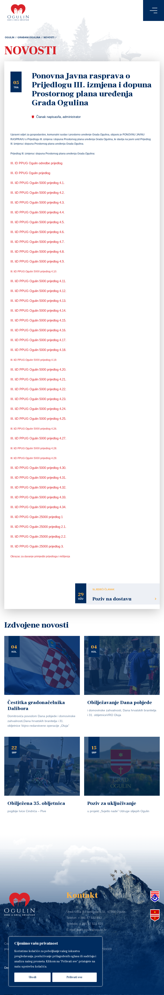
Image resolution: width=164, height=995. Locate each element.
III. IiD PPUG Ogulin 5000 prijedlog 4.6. (37, 232)
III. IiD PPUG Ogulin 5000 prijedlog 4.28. (33, 448)
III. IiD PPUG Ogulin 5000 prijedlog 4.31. (38, 477)
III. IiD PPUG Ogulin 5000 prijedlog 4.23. (38, 399)
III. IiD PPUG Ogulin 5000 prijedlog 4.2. (37, 192)
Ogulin (9, 37)
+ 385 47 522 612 (90, 917)
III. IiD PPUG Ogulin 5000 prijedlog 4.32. (38, 487)
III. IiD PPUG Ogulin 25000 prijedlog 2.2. (38, 536)
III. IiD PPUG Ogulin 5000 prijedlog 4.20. (38, 369)
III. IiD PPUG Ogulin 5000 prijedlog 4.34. (38, 507)
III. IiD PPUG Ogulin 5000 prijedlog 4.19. (33, 359)
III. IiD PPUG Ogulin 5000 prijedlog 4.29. (33, 458)
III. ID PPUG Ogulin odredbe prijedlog (36, 163)
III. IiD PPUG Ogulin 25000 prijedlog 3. (37, 546)
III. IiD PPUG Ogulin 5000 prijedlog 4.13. (38, 300)
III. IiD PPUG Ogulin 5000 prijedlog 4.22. (38, 389)
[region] (55, 961)
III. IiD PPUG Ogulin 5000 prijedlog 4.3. (37, 202)
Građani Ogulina (29, 37)
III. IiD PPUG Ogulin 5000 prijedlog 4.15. (38, 320)
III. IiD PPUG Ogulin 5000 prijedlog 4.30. (38, 468)
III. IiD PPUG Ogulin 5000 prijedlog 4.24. (38, 409)
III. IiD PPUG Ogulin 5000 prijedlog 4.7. (37, 242)
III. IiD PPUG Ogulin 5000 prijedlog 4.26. (33, 428)
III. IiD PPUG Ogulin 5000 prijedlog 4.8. (37, 251)
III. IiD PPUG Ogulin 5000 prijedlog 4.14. (38, 310)
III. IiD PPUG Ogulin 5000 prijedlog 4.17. (38, 340)
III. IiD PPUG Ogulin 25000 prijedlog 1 (37, 517)
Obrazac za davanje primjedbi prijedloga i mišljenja (40, 556)
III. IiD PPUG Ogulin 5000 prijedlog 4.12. (38, 291)
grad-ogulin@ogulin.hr (92, 929)
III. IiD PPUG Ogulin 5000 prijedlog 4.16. (38, 330)
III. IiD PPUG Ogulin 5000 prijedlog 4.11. (38, 281)
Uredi (32, 977)
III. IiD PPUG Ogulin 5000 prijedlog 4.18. (38, 350)
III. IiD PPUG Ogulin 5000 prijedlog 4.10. (33, 271)
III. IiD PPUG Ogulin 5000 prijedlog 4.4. (37, 212)
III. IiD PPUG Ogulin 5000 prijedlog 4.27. (38, 438)
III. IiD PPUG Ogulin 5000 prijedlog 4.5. (37, 222)
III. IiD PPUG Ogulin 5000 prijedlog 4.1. (37, 183)
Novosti (49, 37)
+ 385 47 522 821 (91, 923)
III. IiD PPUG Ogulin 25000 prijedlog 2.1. (38, 526)
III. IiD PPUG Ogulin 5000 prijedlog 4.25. (38, 418)
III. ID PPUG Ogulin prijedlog (30, 173)
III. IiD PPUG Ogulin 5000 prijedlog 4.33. (38, 497)
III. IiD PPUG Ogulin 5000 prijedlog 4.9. (37, 261)
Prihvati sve (74, 977)
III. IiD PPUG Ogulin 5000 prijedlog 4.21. (38, 379)
